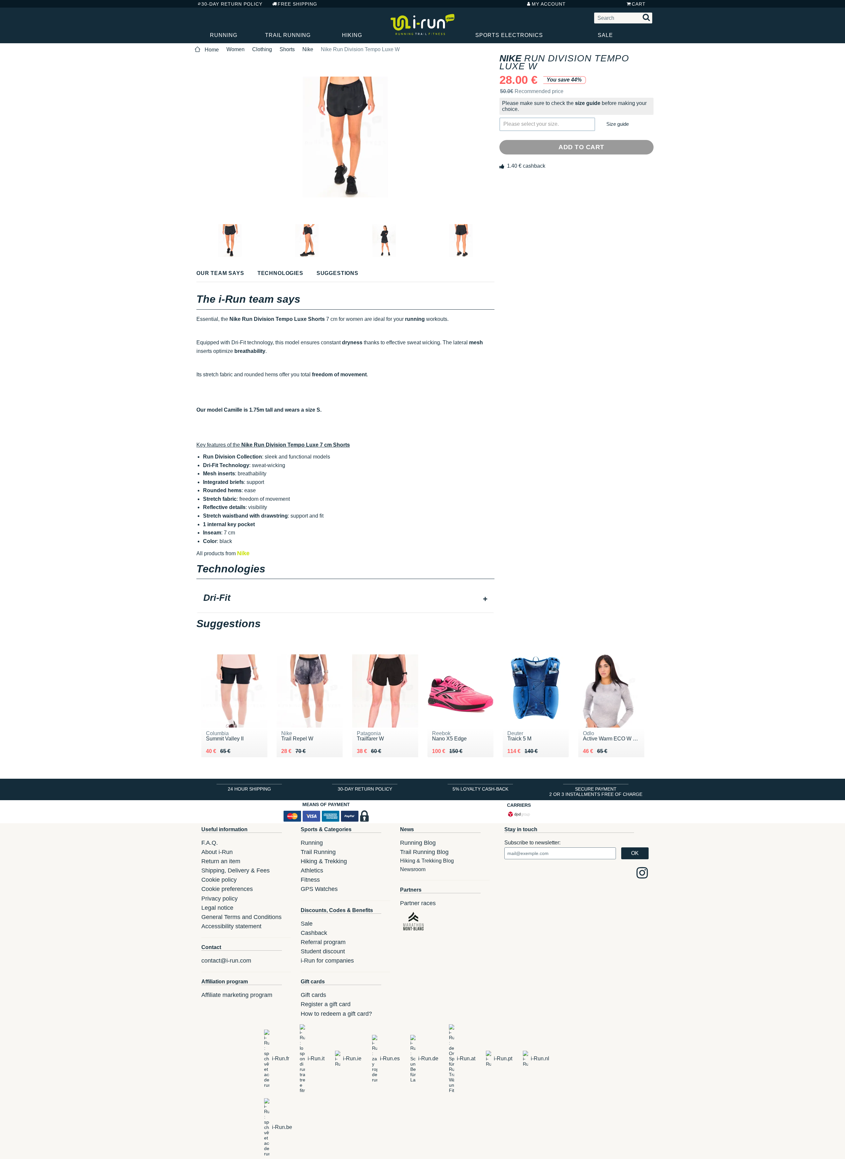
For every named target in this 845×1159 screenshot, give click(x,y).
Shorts (287, 49)
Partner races (418, 903)
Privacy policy (219, 898)
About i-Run (217, 852)
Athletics (312, 870)
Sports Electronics (509, 35)
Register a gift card (326, 1004)
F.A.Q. (209, 842)
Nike (307, 49)
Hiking (352, 35)
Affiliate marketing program (236, 995)
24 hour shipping (249, 789)
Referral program (323, 942)
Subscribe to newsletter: (532, 842)
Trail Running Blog (424, 852)
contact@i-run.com (226, 960)
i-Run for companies (327, 960)
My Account (549, 4)
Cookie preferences (227, 889)
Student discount (323, 951)
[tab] (345, 598)
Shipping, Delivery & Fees (235, 870)
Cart (639, 4)
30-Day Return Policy (231, 4)
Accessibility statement (231, 926)
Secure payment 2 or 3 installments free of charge (595, 791)
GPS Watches (319, 889)
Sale (605, 35)
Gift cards (313, 995)
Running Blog (418, 842)
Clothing (262, 49)
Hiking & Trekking (324, 861)
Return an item (220, 861)
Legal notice (217, 907)
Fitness (310, 879)
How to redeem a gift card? (336, 1013)
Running (223, 35)
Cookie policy (219, 879)
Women (235, 49)
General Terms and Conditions (241, 917)
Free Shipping (297, 4)
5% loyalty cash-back (480, 789)
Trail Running (288, 35)
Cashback (314, 933)
